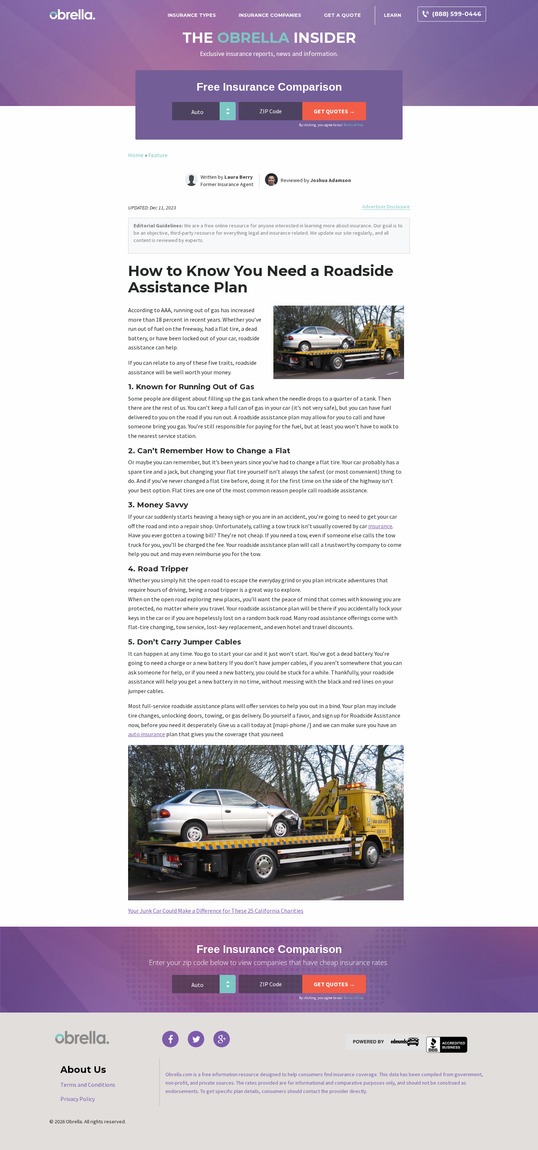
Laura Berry (238, 177)
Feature (158, 155)
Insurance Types (192, 15)
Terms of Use (353, 124)
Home (135, 155)
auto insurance (146, 734)
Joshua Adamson (330, 180)
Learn (392, 15)
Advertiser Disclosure (386, 207)
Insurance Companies (270, 15)
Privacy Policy (77, 1098)
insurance (380, 526)
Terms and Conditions (87, 1084)
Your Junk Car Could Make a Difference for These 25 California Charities (215, 910)
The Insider (269, 37)
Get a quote (342, 15)
